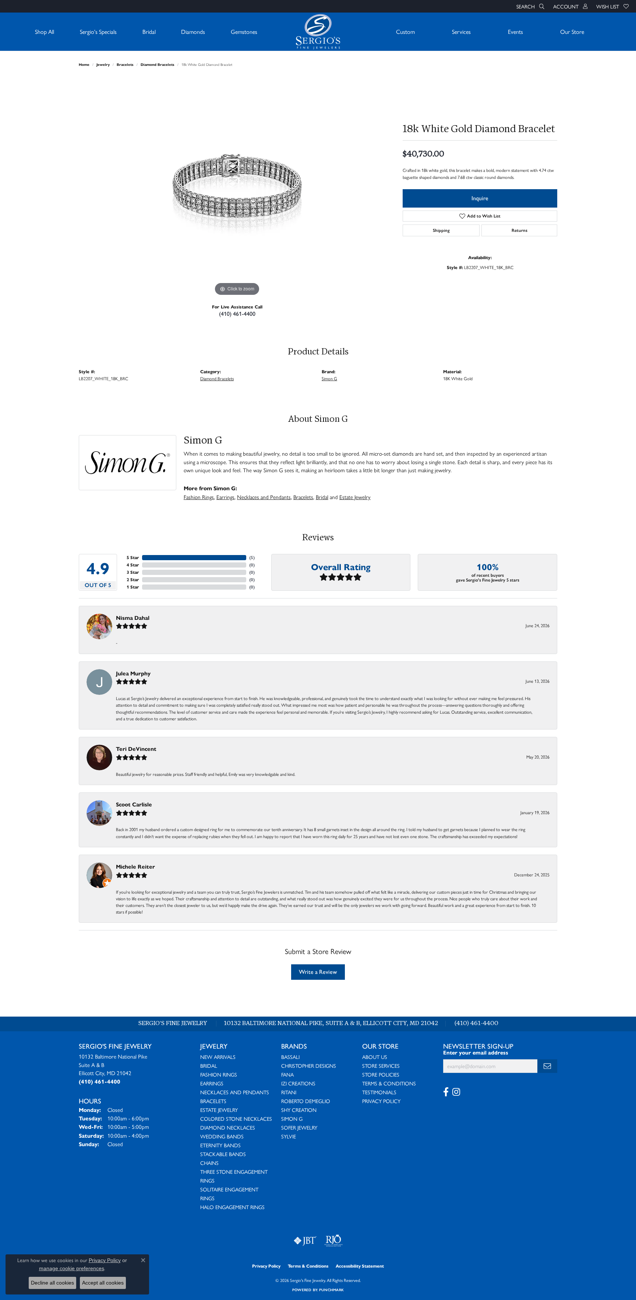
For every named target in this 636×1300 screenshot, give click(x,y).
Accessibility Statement (360, 1266)
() (252, 557)
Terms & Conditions (389, 1083)
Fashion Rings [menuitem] (218, 1074)
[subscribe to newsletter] (547, 1066)
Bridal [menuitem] (208, 1065)
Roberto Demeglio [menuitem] (305, 1101)
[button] (529, 6)
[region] (237, 187)
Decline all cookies (52, 1283)
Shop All (44, 31)
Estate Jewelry (355, 497)
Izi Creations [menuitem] (298, 1083)
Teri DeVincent (136, 748)
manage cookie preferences (71, 1268)
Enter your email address (475, 1052)
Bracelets (125, 64)
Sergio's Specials (98, 31)
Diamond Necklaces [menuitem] (227, 1127)
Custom (405, 31)
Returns (519, 230)
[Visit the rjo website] (333, 1241)
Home (84, 64)
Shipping (441, 230)
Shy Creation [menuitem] (299, 1109)
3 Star (133, 572)
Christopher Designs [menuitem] (308, 1065)
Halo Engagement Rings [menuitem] (232, 1207)
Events (515, 31)
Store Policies (380, 1074)
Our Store (572, 31)
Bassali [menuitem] (290, 1056)
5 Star (133, 557)
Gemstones (244, 31)
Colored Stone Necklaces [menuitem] (236, 1118)
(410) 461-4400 (237, 313)
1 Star (133, 587)
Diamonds (193, 31)
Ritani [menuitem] (288, 1092)
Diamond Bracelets (157, 64)
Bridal (149, 31)
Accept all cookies (103, 1283)
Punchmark (331, 1289)
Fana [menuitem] (287, 1074)
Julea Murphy (133, 673)
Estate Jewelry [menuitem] (219, 1109)
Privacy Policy (381, 1101)
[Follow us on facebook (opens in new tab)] (446, 1092)
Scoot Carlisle (134, 804)
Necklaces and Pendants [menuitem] (234, 1092)
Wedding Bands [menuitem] (222, 1136)
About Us (374, 1056)
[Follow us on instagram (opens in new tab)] (456, 1092)
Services (461, 31)
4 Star (133, 565)
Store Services (381, 1065)
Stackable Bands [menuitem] (223, 1154)
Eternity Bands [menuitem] (220, 1145)
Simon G (329, 378)
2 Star (133, 579)
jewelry (103, 64)
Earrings (225, 497)
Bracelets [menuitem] (213, 1101)
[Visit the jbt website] (305, 1241)
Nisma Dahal (132, 617)
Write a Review (318, 971)
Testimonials (379, 1092)
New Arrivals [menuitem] (218, 1056)
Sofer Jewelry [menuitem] (299, 1127)
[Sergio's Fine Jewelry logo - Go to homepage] (318, 32)
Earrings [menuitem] (211, 1083)
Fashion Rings (199, 497)
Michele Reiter (135, 866)
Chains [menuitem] (209, 1162)
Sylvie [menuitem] (288, 1136)
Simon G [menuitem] (292, 1118)
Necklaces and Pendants (264, 497)
